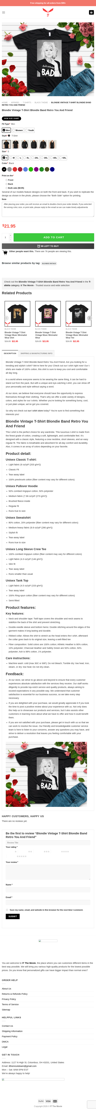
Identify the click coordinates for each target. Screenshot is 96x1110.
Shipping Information (12, 1031)
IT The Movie (29, 963)
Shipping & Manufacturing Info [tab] (36, 353)
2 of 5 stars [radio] (23, 852)
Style (6, 136)
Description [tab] (10, 353)
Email (9, 897)
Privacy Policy (9, 999)
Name (9, 885)
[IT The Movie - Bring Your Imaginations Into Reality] (48, 12)
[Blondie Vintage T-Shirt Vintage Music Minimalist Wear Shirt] (17, 313)
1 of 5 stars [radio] (9, 852)
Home (5, 102)
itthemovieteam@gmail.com (22, 1066)
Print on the (8, 175)
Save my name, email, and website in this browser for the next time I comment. (46, 910)
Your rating (12, 847)
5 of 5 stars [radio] (11, 856)
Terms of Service (10, 1004)
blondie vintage (49, 263)
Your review (12, 862)
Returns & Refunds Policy (15, 994)
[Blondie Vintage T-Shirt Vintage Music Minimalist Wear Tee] (78, 313)
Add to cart (54, 237)
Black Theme (41, 102)
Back (10, 184)
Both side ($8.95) (16, 188)
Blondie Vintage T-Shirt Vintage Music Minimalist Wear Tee (77, 335)
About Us (6, 988)
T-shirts (27, 102)
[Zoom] (5, 93)
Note (4, 199)
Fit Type (6, 124)
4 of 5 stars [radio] (56, 852)
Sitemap (6, 1009)
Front (10, 180)
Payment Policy (9, 1036)
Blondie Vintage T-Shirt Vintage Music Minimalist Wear (46, 335)
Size (4, 151)
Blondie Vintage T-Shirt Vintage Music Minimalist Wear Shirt (16, 335)
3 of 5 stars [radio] (39, 852)
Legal (4, 1047)
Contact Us (7, 1026)
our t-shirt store (35, 410)
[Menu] (3, 12)
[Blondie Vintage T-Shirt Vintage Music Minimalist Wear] (48, 313)
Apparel (15, 102)
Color (5, 163)
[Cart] (91, 12)
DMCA (5, 1041)
